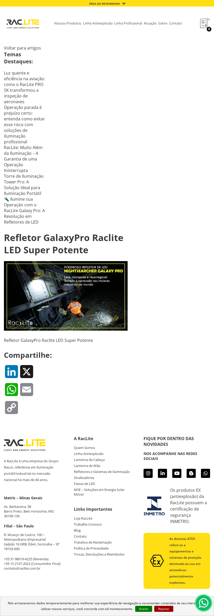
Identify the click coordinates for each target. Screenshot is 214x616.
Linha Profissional (128, 23)
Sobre (162, 23)
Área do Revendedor (104, 3)
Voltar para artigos (22, 48)
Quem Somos (84, 447)
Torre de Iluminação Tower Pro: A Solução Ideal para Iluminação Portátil (24, 184)
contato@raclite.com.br (22, 568)
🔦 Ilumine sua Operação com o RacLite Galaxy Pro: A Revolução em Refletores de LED (24, 210)
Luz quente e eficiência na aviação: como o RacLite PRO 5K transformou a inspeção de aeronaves (24, 87)
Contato (175, 23)
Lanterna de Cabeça (89, 459)
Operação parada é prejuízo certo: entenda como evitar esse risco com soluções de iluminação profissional (24, 124)
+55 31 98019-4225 (18, 559)
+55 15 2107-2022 (17, 563)
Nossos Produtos (67, 23)
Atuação (150, 23)
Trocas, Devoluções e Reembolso (99, 554)
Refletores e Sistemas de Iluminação (102, 471)
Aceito (143, 609)
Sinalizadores (84, 477)
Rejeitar (163, 609)
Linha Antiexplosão (98, 23)
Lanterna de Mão (87, 465)
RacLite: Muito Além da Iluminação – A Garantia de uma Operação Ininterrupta (23, 159)
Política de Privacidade (91, 548)
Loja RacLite (83, 518)
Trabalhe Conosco (88, 524)
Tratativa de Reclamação (93, 542)
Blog (77, 530)
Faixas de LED (84, 483)
